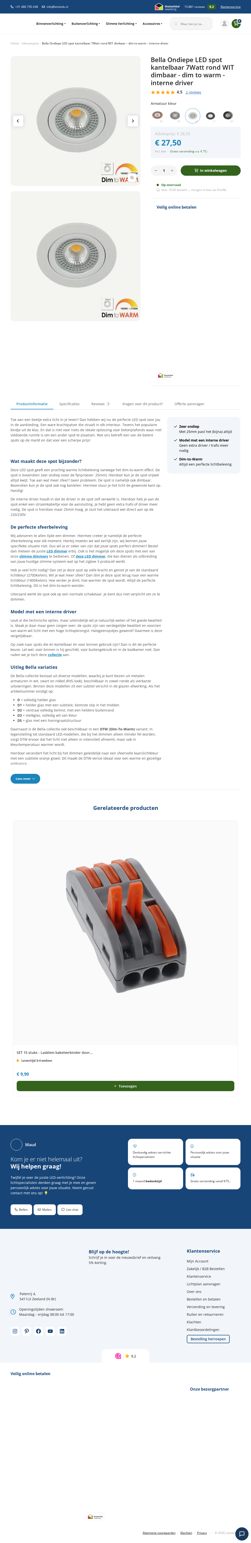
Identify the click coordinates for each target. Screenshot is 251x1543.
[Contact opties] (242, 1534)
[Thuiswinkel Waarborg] (167, 7)
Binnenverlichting (49, 23)
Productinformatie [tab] (32, 404)
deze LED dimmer (90, 556)
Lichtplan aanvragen (203, 1284)
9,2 (133, 1356)
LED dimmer (57, 551)
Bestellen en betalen (204, 1299)
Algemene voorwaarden (159, 1533)
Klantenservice (231, 7)
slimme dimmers (33, 556)
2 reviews (193, 92)
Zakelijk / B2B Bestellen (206, 1268)
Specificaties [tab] (69, 404)
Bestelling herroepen (208, 1339)
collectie (55, 654)
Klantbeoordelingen (203, 1329)
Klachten (194, 1322)
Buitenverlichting (85, 23)
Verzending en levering (206, 1306)
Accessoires (151, 23)
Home (15, 43)
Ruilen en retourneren (205, 1314)
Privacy (202, 1533)
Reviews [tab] (100, 404)
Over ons (194, 1291)
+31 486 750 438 (26, 7)
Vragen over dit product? (142, 404)
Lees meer (23, 779)
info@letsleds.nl (57, 7)
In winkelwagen (213, 170)
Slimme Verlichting (120, 23)
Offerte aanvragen (189, 404)
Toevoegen (128, 1086)
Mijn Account (197, 1261)
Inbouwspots (30, 43)
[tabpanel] (126, 600)
